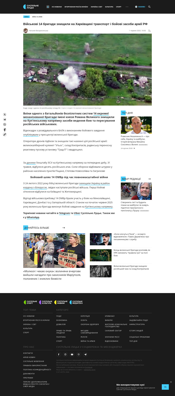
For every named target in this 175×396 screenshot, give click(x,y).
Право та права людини (63, 332)
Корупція (85, 316)
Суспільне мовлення (33, 361)
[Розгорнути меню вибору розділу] (47, 6)
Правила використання (35, 365)
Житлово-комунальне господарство (116, 325)
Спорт (118, 7)
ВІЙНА (26, 17)
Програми (28, 378)
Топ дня (133, 341)
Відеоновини (111, 341)
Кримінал (110, 316)
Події (58, 316)
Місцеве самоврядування (89, 332)
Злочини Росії (112, 337)
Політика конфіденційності (37, 369)
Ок (165, 387)
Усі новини (57, 7)
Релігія (84, 337)
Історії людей (136, 331)
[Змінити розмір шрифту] (149, 30)
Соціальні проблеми (139, 337)
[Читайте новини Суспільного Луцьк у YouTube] (72, 354)
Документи (29, 373)
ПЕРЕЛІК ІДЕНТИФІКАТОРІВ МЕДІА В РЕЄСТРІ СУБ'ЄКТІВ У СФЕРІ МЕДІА (36, 384)
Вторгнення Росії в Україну (76, 7)
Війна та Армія (37, 17)
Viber (77, 213)
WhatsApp (33, 217)
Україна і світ (96, 7)
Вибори (108, 320)
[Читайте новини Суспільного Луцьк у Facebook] (58, 354)
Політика (61, 337)
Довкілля (61, 324)
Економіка (61, 320)
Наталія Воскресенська (38, 30)
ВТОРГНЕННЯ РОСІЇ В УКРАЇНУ (36, 320)
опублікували (30, 134)
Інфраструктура (137, 324)
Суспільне (88, 367)
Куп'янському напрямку (98, 206)
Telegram (64, 213)
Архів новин (29, 357)
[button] (5, 114)
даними (31, 162)
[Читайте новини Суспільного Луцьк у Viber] (78, 354)
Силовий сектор (113, 331)
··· (127, 6)
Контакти (28, 353)
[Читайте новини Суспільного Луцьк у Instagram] (65, 354)
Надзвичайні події (138, 320)
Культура (109, 7)
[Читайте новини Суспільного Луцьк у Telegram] (85, 354)
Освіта (84, 320)
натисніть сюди (89, 370)
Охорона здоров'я (90, 324)
